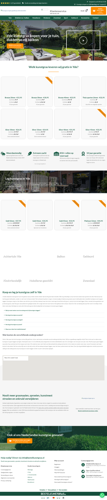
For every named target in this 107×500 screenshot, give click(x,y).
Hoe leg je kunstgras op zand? (13, 324)
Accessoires (85, 18)
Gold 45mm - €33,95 (67, 221)
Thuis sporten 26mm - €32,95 (94, 98)
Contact (95, 18)
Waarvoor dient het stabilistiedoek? (15, 329)
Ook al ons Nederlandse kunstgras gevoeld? (35, 435)
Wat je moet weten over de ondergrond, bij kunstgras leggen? (22, 310)
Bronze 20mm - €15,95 (13, 98)
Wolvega (30, 469)
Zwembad (57, 18)
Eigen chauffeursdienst (93, 470)
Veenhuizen (31, 479)
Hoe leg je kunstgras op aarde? (14, 315)
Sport (66, 18)
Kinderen (47, 18)
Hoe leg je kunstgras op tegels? (14, 320)
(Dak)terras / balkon (22, 18)
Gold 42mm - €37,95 (13, 221)
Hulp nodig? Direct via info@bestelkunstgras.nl (22, 457)
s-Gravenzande (32, 474)
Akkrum (30, 477)
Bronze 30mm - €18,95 (40, 98)
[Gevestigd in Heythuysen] (83, 476)
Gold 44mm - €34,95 (40, 221)
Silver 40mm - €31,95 (67, 130)
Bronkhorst (31, 482)
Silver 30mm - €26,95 (13, 130)
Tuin (10, 18)
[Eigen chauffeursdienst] (83, 471)
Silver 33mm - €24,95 (40, 130)
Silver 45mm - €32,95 (94, 130)
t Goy (29, 472)
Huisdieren (36, 18)
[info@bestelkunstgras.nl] (83, 464)
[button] (83, 40)
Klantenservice (58, 12)
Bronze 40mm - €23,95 (66, 98)
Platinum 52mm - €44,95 (93, 221)
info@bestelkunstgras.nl (93, 464)
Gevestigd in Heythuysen (93, 475)
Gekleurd (74, 18)
